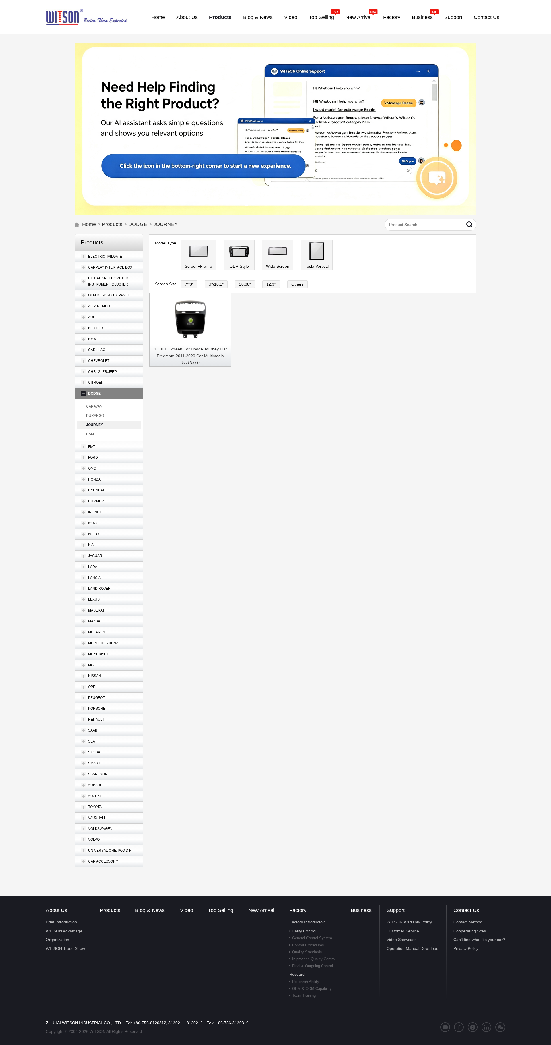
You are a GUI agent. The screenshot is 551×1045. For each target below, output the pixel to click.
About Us (56, 910)
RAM (90, 434)
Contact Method (467, 922)
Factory (297, 910)
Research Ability (305, 982)
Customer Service (403, 931)
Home (89, 224)
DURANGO (95, 416)
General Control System (312, 938)
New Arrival (261, 910)
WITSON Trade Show (65, 948)
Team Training (304, 995)
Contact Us (466, 910)
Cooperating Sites (469, 931)
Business (361, 910)
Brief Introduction (61, 922)
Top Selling (220, 910)
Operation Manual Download (413, 948)
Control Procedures (308, 945)
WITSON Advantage (64, 931)
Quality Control (302, 931)
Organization (57, 939)
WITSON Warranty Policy (409, 922)
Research (298, 974)
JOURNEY (165, 224)
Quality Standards (307, 952)
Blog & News (150, 910)
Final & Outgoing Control (312, 966)
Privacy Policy (465, 948)
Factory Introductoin (307, 922)
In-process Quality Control (313, 959)
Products (112, 224)
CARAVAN (94, 406)
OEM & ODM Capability (312, 988)
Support (396, 910)
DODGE (137, 224)
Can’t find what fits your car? (479, 939)
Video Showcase (402, 939)
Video (186, 910)
